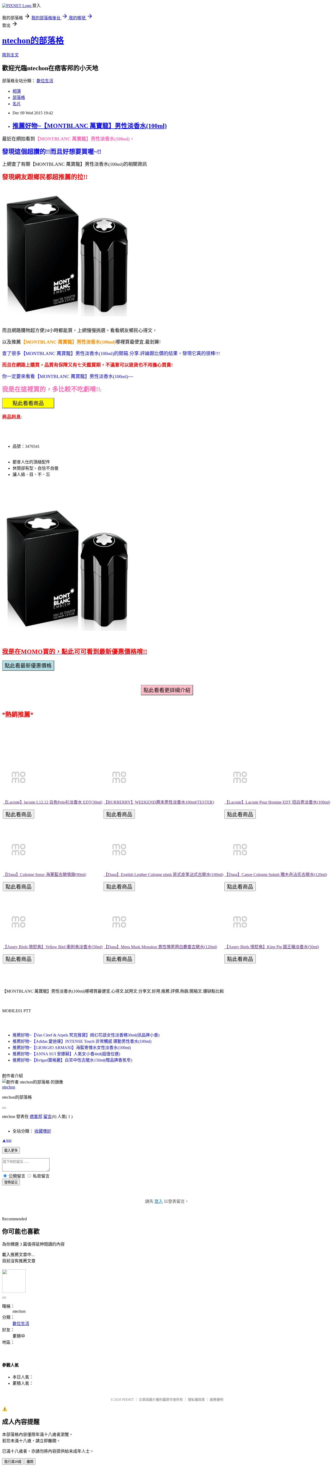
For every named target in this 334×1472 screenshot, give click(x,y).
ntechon (8, 1087)
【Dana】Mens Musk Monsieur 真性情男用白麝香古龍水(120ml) (160, 947)
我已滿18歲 (12, 1462)
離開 (30, 1462)
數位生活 (45, 81)
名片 (17, 104)
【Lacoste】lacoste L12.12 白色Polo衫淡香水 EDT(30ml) (52, 802)
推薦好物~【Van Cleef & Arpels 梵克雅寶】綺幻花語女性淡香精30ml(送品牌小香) (86, 1035)
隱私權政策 (196, 1400)
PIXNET (128, 1400)
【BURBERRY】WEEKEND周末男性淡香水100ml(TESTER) (159, 802)
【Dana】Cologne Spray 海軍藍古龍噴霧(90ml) (44, 874)
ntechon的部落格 (33, 40)
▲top (6, 1140)
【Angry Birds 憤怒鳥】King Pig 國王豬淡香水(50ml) (271, 947)
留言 (47, 1116)
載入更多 (11, 1150)
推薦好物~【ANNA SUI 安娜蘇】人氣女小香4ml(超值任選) (66, 1054)
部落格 (19, 97)
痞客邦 (36, 1116)
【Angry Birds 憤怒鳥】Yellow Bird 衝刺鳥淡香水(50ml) (53, 947)
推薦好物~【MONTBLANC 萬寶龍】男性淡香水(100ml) (90, 125)
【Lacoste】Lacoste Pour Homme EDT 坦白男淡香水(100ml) (277, 802)
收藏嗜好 (42, 1131)
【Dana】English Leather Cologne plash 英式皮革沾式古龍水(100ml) (163, 874)
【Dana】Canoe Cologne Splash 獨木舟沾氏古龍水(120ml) (275, 874)
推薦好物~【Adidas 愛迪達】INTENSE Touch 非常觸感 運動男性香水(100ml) (82, 1041)
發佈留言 (11, 1182)
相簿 (17, 91)
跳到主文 (10, 55)
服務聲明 (216, 1400)
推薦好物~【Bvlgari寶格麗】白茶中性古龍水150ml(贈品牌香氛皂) (72, 1060)
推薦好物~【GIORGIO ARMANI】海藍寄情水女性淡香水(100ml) (72, 1047)
